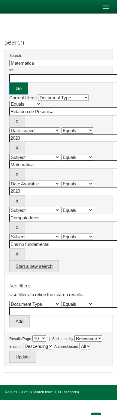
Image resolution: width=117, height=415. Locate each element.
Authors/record (66, 347)
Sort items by (62, 339)
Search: (15, 56)
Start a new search (34, 266)
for (11, 70)
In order (15, 347)
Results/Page (20, 339)
